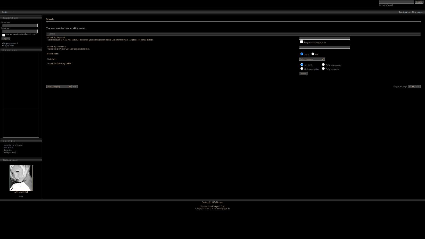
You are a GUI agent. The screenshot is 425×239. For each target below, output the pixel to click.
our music (8, 147)
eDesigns (219, 202)
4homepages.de (223, 209)
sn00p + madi (10, 152)
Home (4, 12)
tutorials (8, 150)
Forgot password (10, 43)
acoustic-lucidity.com (13, 145)
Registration (8, 45)
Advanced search (386, 5)
